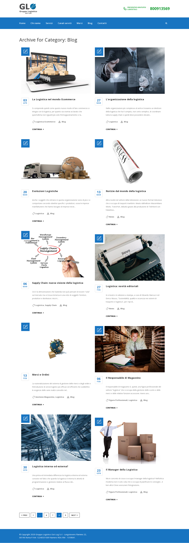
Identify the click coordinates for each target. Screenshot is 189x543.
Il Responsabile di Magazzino (123, 377)
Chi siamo (36, 23)
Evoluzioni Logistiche (45, 191)
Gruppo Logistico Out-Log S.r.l (49, 534)
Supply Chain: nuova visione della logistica (57, 282)
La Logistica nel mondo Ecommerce (53, 99)
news (111, 217)
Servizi (49, 23)
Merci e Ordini (40, 374)
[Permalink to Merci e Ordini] (56, 368)
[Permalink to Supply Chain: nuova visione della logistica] (56, 276)
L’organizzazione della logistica (125, 99)
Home (22, 23)
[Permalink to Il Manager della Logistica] (130, 463)
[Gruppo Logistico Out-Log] (28, 9)
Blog (90, 23)
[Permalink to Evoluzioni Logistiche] (56, 185)
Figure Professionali (118, 400)
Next (73, 515)
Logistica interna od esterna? (50, 466)
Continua (37, 129)
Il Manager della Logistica (121, 469)
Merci (80, 23)
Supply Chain (51, 305)
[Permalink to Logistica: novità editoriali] (130, 280)
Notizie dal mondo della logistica (126, 191)
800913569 (160, 8)
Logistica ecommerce (45, 121)
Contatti (102, 23)
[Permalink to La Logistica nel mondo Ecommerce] (56, 93)
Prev (25, 515)
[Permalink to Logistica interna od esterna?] (56, 460)
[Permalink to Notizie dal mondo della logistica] (130, 185)
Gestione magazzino (44, 397)
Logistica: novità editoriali (122, 286)
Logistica (113, 121)
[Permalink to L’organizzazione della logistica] (130, 93)
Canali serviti (65, 23)
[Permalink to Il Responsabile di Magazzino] (130, 371)
